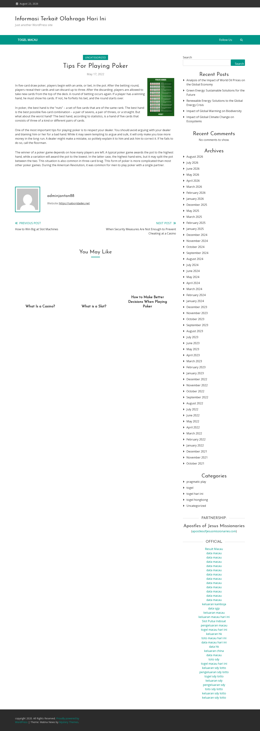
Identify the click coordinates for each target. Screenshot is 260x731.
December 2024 (196, 235)
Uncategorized (95, 57)
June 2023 (193, 343)
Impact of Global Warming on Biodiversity (214, 111)
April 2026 (193, 181)
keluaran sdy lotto (214, 693)
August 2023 (194, 331)
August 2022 (194, 403)
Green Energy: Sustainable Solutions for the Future (215, 92)
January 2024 (195, 301)
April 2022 (193, 427)
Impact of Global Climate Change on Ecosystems (210, 119)
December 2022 (196, 379)
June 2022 (193, 415)
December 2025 (196, 205)
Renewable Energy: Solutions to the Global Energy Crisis (214, 103)
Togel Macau (28, 40)
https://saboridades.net (74, 203)
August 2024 (194, 259)
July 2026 (192, 163)
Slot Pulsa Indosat (214, 621)
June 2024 (193, 271)
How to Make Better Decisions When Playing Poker (147, 302)
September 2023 (197, 325)
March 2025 (194, 217)
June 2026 (193, 169)
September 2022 (197, 397)
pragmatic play (196, 482)
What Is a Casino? (40, 306)
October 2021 (195, 463)
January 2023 (195, 373)
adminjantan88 (60, 196)
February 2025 (196, 223)
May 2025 (192, 211)
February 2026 (196, 193)
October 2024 (195, 247)
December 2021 (196, 451)
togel (189, 488)
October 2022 (195, 391)
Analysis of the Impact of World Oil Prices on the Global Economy (215, 82)
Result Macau (214, 549)
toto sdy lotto (214, 689)
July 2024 (192, 265)
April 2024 (193, 283)
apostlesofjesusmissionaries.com (214, 531)
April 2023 (193, 355)
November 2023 (197, 313)
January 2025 (195, 229)
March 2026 (194, 187)
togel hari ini (194, 494)
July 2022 (192, 409)
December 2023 (196, 307)
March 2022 (194, 433)
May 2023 (192, 349)
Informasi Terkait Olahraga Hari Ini (60, 19)
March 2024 (194, 289)
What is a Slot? (94, 306)
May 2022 (192, 421)
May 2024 (192, 277)
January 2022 (195, 445)
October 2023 (195, 319)
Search (187, 57)
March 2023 (194, 361)
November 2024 (197, 241)
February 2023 (196, 367)
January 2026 (195, 199)
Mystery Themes (68, 722)
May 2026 (192, 175)
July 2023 (192, 337)
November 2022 (197, 385)
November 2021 (197, 457)
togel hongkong (197, 500)
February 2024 (196, 295)
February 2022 (196, 439)
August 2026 (194, 157)
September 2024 (197, 253)
